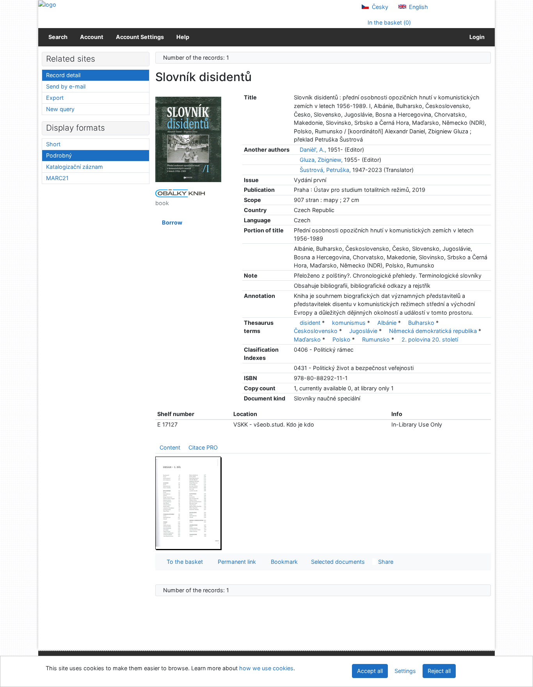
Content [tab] (170, 447)
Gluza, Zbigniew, (321, 159)
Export (55, 97)
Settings (405, 671)
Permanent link (235, 561)
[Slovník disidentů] (188, 139)
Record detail (63, 75)
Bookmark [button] (283, 561)
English (417, 7)
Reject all (439, 671)
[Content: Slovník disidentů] (188, 502)
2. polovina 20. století (430, 339)
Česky (379, 7)
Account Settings (140, 37)
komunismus (349, 322)
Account (91, 37)
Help (182, 37)
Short (53, 144)
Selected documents (337, 561)
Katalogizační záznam (74, 166)
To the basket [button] (183, 561)
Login (476, 37)
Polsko (341, 339)
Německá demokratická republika (433, 331)
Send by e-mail (65, 86)
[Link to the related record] (296, 149)
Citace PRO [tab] (203, 447)
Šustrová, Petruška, (325, 169)
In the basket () (388, 22)
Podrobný (59, 155)
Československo (316, 331)
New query (60, 109)
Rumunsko (376, 339)
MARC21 (57, 178)
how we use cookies (266, 668)
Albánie (386, 322)
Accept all (370, 671)
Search (58, 37)
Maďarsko (307, 339)
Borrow (171, 222)
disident (310, 322)
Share (385, 561)
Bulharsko (421, 322)
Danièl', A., (313, 149)
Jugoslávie (363, 331)
